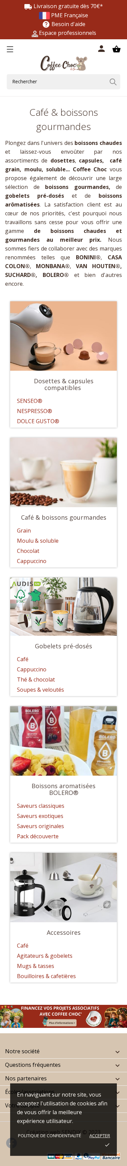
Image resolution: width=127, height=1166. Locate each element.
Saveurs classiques (40, 805)
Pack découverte (38, 836)
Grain (24, 530)
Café (22, 659)
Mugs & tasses (35, 966)
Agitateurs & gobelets (44, 955)
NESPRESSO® (34, 411)
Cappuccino (31, 561)
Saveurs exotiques (40, 816)
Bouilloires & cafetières (46, 976)
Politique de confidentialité (49, 1135)
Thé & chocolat (36, 679)
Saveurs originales (40, 826)
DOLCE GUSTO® (38, 421)
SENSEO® (29, 401)
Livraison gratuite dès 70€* (63, 6)
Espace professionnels (67, 33)
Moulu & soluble (38, 540)
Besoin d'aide (63, 24)
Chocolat (28, 551)
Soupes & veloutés (40, 689)
